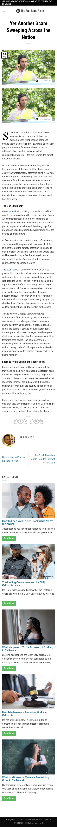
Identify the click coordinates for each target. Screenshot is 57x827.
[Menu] (4, 10)
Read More (9, 538)
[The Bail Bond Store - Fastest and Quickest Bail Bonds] (30, 11)
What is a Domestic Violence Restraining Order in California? (25, 779)
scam (12, 211)
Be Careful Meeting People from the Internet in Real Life (42, 459)
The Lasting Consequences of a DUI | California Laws (23, 584)
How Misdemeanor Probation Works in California (24, 714)
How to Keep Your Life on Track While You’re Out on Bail (27, 522)
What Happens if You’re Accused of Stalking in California (27, 649)
